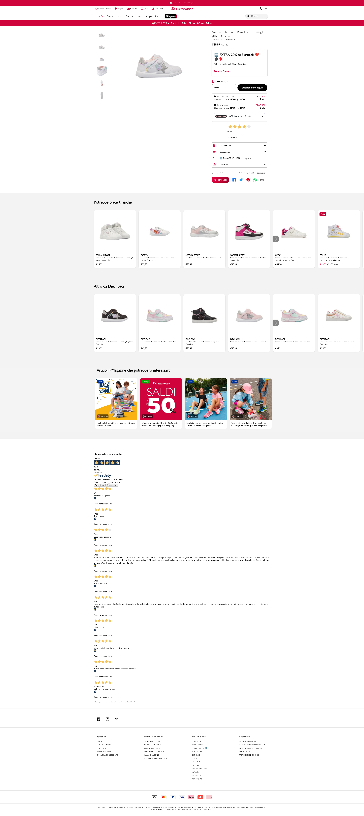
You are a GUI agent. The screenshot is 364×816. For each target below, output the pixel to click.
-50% (323, 214)
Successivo (112, 485)
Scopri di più (261, 173)
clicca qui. (136, 702)
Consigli (146, 381)
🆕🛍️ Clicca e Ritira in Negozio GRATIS (182, 3)
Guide (100, 381)
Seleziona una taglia (252, 87)
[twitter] (241, 180)
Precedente (99, 485)
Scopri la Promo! (221, 71)
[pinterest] (248, 180)
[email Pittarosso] (116, 719)
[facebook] (234, 180)
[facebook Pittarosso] (98, 719)
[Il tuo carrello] (266, 9)
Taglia (216, 88)
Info (263, 99)
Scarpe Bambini (250, 173)
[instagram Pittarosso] (107, 719)
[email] (262, 180)
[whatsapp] (255, 180)
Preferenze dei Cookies (249, 755)
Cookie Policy (245, 752)
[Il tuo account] (260, 9)
